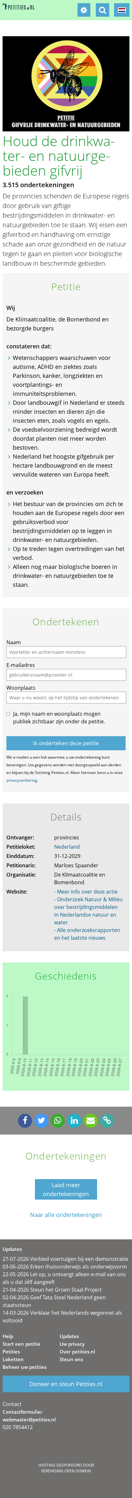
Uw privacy (72, 1344)
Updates (69, 1336)
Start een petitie (21, 1344)
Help (8, 1336)
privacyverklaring (21, 780)
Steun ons (71, 1359)
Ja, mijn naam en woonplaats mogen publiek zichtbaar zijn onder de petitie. (59, 717)
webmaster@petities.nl (29, 1419)
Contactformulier (22, 1412)
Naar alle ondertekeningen (66, 1214)
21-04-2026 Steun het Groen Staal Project (52, 1289)
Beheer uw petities (24, 1367)
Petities (11, 1351)
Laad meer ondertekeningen (66, 1189)
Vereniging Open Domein (66, 1471)
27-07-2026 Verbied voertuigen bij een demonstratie (65, 1258)
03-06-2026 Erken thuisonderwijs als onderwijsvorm (65, 1266)
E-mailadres (20, 665)
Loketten (13, 1359)
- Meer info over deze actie (86, 891)
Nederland (67, 846)
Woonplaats (21, 687)
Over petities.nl (77, 1351)
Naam (13, 642)
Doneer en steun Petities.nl (66, 1384)
